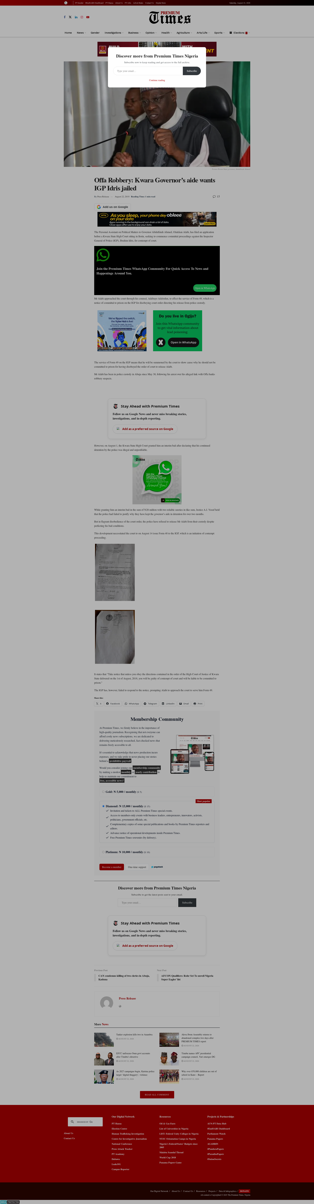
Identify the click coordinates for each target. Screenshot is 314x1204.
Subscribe (192, 71)
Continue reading (157, 80)
